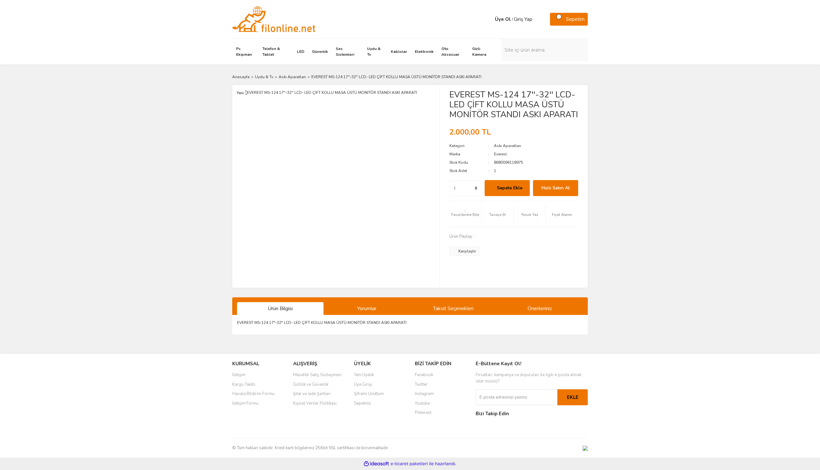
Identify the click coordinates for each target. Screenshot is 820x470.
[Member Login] (488, 19)
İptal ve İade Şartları (312, 394)
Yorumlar (366, 308)
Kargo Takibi (243, 384)
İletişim (238, 375)
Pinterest (423, 413)
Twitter (421, 384)
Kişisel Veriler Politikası (315, 403)
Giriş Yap (523, 19)
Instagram (424, 394)
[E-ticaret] (409, 464)
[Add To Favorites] (465, 214)
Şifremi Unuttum (369, 394)
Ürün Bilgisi (280, 308)
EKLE (572, 397)
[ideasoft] (376, 464)
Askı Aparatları (507, 145)
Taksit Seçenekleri (453, 308)
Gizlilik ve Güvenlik (310, 384)
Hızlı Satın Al (555, 188)
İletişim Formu (245, 403)
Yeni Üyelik (364, 375)
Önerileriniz (540, 308)
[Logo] (273, 18)
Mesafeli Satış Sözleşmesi (317, 375)
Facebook (424, 375)
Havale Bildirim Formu (253, 394)
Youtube (422, 403)
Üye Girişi (363, 384)
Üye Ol (503, 19)
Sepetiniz (362, 403)
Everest (500, 154)
